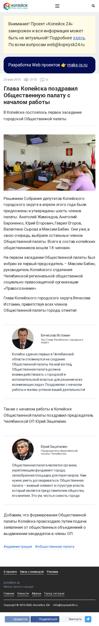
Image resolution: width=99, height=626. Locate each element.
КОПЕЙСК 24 (11, 582)
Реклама (52, 571)
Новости (23, 593)
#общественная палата (54, 546)
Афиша (36, 593)
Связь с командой (32, 571)
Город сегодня (54, 593)
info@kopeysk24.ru (65, 605)
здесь (79, 37)
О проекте (10, 571)
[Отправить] (88, 619)
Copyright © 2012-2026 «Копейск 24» (27, 605)
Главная (9, 593)
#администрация (18, 546)
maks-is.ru (77, 64)
